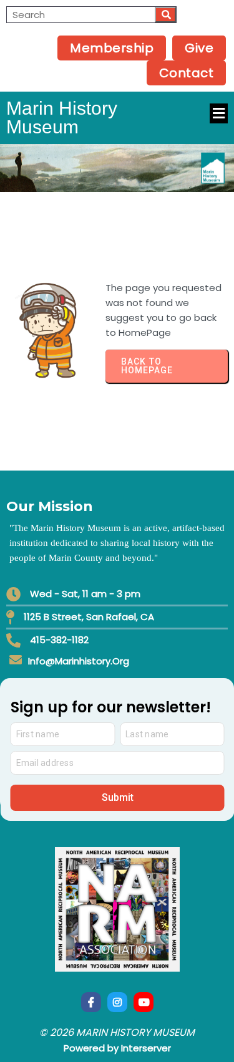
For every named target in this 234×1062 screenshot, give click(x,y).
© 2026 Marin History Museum (117, 1032)
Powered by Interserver (117, 1048)
